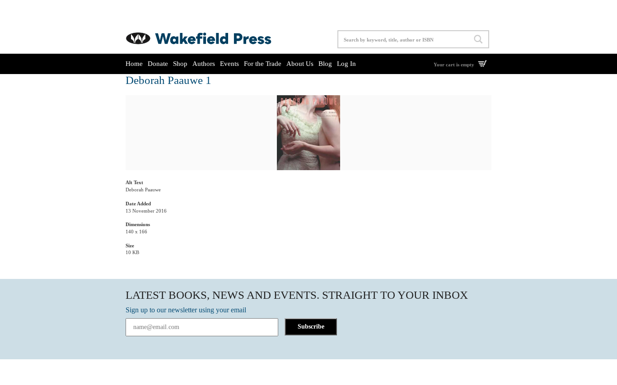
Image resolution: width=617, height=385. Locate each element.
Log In (346, 63)
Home (134, 63)
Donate (158, 63)
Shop (180, 63)
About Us (299, 63)
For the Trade (262, 63)
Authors (203, 63)
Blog (325, 63)
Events (229, 63)
